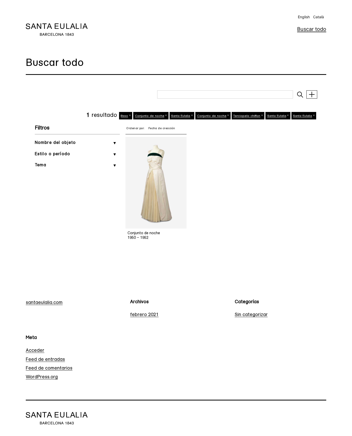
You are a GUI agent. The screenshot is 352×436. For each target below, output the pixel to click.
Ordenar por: (135, 128)
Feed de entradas (45, 359)
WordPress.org (42, 377)
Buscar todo (311, 29)
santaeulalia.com (44, 303)
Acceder (35, 350)
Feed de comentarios (49, 368)
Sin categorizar (251, 315)
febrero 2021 (144, 315)
